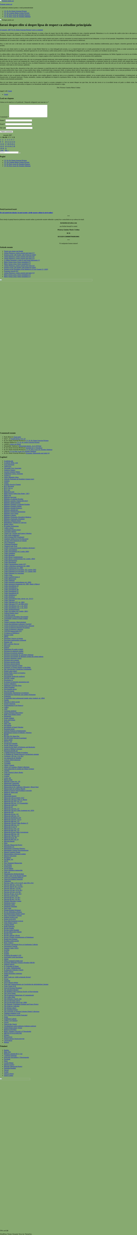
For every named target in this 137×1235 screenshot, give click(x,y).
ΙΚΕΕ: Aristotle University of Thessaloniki (17, 1031)
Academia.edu (8, 461)
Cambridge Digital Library (12, 530)
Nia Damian (8, 865)
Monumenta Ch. (9, 847)
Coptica (6, 620)
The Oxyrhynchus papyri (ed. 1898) (15, 1002)
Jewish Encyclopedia (10, 743)
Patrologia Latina (9, 904)
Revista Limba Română (11, 930)
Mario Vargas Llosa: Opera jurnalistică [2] (17, 276)
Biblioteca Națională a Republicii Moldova (17, 517)
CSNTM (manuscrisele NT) (13, 631)
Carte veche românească (11, 535)
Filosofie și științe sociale (12, 702)
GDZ (5, 709)
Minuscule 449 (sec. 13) (11, 816)
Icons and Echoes (9, 720)
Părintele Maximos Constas (12, 901)
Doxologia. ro (8, 680)
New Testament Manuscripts (13, 863)
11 (8, 142)
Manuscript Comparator (11, 783)
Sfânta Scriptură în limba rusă (13, 961)
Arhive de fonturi (15, 444)
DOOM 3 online (9, 678)
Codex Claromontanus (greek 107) (15, 564)
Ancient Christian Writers (12, 472)
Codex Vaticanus (9, 600)
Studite (6, 975)
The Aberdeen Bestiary (11, 990)
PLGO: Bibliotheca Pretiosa (13, 912)
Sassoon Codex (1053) (11, 948)
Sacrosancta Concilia (10, 946)
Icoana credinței (9, 718)
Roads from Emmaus (10, 939)
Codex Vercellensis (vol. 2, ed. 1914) (15, 607)
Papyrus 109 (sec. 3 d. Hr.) (12, 888)
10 (6, 142)
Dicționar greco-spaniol (11, 660)
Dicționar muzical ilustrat (12, 664)
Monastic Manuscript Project (13, 845)
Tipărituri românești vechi (12, 1013)
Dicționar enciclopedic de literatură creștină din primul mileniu (23, 656)
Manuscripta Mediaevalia (12, 785)
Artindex (7, 481)
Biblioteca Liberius (10, 515)
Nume (2, 120)
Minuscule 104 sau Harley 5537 (14, 798)
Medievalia (7, 794)
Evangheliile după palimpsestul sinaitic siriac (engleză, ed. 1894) (24, 698)
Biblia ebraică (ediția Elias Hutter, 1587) (16, 493)
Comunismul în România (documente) (16, 617)
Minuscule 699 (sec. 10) (11, 834)
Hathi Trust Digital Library (12, 714)
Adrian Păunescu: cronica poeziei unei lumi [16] (19, 256)
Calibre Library (9, 528)
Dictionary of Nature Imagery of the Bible (17, 667)
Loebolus (7, 774)
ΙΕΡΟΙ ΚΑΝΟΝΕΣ (10, 1029)
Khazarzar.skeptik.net (11, 751)
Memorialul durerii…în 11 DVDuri (30, 446)
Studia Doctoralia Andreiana (13, 973)
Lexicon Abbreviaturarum (12, 760)
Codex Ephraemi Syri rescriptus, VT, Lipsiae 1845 (20, 571)
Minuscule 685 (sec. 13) (11, 830)
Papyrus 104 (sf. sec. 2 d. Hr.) (13, 886)
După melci (17, 437)
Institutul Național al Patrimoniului (15, 731)
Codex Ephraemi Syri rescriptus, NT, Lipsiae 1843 (20, 569)
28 (14, 146)
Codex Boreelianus (10, 562)
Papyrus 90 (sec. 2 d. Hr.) (12, 899)
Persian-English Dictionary (12, 910)
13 (12, 142)
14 (14, 142)
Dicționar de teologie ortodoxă (13, 653)
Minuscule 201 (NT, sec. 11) (13, 801)
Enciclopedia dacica (10, 689)
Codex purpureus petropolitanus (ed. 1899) (17, 582)
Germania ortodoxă (10, 711)
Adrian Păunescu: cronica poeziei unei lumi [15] (19, 258)
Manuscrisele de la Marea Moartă (14, 789)
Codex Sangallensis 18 (11, 586)
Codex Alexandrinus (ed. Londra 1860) (16, 551)
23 (3, 146)
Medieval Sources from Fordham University (18, 790)
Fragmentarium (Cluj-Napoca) (13, 705)
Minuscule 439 (8, 812)
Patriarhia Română (10, 1068)
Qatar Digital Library (10, 923)
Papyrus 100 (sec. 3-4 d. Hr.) (13, 885)
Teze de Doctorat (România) (13, 988)
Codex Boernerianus (10, 560)
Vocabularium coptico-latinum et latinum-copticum (20, 1026)
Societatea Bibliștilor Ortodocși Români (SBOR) (19, 962)
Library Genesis (9, 765)
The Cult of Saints (10, 993)
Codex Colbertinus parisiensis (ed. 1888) (17, 566)
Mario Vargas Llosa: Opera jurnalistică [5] (17, 262)
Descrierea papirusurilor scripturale (15, 640)
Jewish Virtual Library (11, 745)
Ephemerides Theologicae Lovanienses (16, 693)
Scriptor (6, 953)
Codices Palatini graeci (11, 613)
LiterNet (6, 770)
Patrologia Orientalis (10, 906)
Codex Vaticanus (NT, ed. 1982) (14, 602)
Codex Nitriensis (9, 580)
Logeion (6, 776)
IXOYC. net (8, 742)
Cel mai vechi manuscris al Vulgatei (15, 540)
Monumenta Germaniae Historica (14, 848)
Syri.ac (6, 979)
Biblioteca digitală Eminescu (13, 508)
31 (6, 148)
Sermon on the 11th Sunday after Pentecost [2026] (20, 267)
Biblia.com (7, 495)
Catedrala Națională (10, 1055)
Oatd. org (7, 872)
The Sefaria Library (10, 1008)
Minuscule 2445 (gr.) (10, 805)
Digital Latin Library (10, 671)
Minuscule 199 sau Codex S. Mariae (15, 799)
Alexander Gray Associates (12, 468)
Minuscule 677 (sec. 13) (11, 828)
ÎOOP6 (6, 734)
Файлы (6, 1042)
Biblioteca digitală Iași (11, 510)
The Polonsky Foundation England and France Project (21, 1004)
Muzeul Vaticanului (10, 856)
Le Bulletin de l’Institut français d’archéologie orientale (21, 754)
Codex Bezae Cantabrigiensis (13, 557)
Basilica (6, 1050)
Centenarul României (10, 544)
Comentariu (4, 117)
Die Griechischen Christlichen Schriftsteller (17, 669)
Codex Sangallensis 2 (11, 588)
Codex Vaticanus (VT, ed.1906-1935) (16, 604)
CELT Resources (9, 542)
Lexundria (7, 763)
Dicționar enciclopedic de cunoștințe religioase (18, 655)
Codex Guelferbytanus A (12, 577)
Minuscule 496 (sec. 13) (11, 821)
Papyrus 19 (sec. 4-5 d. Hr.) (12, 894)
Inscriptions (7, 725)
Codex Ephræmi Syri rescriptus (14, 573)
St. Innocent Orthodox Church (13, 970)
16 (3, 144)
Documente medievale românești (14, 676)
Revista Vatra (8, 933)
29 (1, 148)
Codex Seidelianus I (10, 595)
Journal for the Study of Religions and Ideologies (19, 747)
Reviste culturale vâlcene (12, 935)
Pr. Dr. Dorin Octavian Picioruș (21, 30)
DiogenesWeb (8, 675)
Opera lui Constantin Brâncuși (13, 877)
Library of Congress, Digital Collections (16, 767)
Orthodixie (7, 881)
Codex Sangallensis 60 (11, 593)
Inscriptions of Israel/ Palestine (13, 727)
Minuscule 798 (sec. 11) (11, 836)
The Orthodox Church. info (12, 999)
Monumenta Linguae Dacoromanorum (16, 850)
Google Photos (8, 1063)
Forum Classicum (9, 703)
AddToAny (7, 466)
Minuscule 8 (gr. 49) (10, 837)
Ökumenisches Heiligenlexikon (14, 874)
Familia (6, 700)
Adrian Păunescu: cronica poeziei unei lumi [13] (19, 273)
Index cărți (7, 723)
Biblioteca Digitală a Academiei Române (17, 504)
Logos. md (7, 778)
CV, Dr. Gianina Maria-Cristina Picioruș (16, 13)
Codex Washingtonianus (11, 609)
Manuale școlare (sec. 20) (12, 781)
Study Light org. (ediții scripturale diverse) (17, 977)
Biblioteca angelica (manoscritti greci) (16, 501)
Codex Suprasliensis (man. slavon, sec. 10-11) (18, 598)
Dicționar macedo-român (12, 662)
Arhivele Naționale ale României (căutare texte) (19, 479)
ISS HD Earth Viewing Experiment (15, 738)
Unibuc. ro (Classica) (10, 1020)
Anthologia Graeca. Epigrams (13, 473)
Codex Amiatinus (9, 553)
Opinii (10, 91)
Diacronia (7, 646)
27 (12, 146)
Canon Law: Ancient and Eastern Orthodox (18, 533)
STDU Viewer (8, 972)
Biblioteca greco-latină (11, 513)
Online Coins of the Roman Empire (15, 876)
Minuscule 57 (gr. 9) (10, 827)
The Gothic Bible (9, 997)
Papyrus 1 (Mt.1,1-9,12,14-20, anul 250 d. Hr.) (19, 883)
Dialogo (6, 647)
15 (1, 144)
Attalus (6, 483)
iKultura (6, 722)
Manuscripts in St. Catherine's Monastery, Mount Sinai (21, 787)
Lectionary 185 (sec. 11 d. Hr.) (13, 756)
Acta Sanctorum (9, 464)
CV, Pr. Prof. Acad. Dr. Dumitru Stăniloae (17, 16)
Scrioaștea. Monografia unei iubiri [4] (37, 453)
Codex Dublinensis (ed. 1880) (13, 568)
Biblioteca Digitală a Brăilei (13, 506)
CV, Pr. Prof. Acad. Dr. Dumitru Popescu (17, 15)
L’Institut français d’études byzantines (16, 752)
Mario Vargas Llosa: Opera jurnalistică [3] (17, 275)
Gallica (6, 707)
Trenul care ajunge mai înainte (13, 251)
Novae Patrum (8, 868)
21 (14, 144)
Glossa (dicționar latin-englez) (13, 713)
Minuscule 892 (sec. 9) (11, 839)
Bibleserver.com (9, 492)
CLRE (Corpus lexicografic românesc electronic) (19, 548)
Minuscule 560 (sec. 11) (11, 825)
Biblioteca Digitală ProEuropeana (14, 512)
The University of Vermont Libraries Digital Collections (21, 1011)
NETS (6, 861)
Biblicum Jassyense (10, 497)
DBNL (6, 636)
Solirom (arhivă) (9, 964)
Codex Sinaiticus (9, 597)
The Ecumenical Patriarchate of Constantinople (19, 995)
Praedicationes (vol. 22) (18, 439)
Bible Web (7, 1052)
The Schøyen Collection (11, 1006)
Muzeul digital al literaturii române (15, 854)
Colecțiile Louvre (9, 615)
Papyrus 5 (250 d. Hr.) (11, 895)
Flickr (6, 1061)
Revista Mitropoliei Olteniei (13, 932)
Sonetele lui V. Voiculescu (34, 448)
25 (8, 146)
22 (1, 146)
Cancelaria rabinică (10, 531)
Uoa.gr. (6, 1022)
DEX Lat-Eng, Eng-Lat (11, 644)
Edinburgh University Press (12, 685)
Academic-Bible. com (11, 463)
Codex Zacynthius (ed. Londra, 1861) (16, 611)
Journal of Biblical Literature (13, 749)
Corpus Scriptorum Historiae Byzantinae (17, 627)
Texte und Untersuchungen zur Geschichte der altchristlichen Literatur (26, 984)
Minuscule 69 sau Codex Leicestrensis (16, 832)
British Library (8, 524)
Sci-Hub (6, 950)
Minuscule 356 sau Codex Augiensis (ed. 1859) (19, 810)
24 (6, 146)
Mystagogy (7, 857)
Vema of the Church (10, 1024)
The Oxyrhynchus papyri (12, 1000)
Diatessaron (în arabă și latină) (13, 649)
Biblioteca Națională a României (14, 519)
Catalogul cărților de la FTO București (16, 539)
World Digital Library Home (13, 1028)
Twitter (6, 1072)
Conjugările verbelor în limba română (16, 618)
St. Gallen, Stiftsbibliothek (12, 968)
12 (10, 142)
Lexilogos (7, 761)
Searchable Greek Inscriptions (13, 957)
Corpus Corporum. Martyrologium (15, 622)
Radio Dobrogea (9, 926)
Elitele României (9, 687)
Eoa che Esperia (9, 691)
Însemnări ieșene (9, 729)
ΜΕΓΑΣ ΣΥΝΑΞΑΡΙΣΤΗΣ (13, 1033)
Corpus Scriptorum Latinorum (13, 629)
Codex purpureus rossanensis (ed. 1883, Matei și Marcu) (22, 584)
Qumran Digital (9, 924)
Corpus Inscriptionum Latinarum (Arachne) (17, 624)
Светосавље (8, 1040)
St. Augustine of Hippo (11, 966)
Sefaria (6, 959)
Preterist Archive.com (11, 917)
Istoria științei (8, 740)
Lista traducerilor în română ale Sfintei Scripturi (19, 769)
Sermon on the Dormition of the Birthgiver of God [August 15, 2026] (26, 269)
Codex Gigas (8, 575)
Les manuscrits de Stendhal (12, 758)
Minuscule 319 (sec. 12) (11, 809)
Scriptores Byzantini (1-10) (12, 955)
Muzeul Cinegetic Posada (12, 852)
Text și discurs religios (11, 982)
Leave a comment (37, 30)
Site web (3, 128)
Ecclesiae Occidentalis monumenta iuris (16, 682)
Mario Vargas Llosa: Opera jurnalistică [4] (17, 264)
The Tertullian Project (11, 1010)
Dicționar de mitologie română (13, 651)
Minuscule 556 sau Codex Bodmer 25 (16, 823)
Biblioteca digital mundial (12, 502)
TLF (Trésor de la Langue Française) (15, 1015)
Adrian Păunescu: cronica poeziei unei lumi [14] (19, 266)
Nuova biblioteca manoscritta (13, 870)
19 (10, 144)
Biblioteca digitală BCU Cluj (13, 1054)
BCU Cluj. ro (8, 488)
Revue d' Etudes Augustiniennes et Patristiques (19, 937)
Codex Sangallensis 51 (11, 591)
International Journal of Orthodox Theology (18, 732)
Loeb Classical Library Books (13, 772)
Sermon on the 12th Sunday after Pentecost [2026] (20, 255)
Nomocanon (8, 866)
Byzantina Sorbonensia (11, 526)
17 (6, 144)
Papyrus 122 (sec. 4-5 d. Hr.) (13, 890)
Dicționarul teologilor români (13, 665)
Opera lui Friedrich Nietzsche (13, 879)
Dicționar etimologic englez (12, 658)
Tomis (6, 1017)
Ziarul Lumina (8, 1075)
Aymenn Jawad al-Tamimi (12, 484)
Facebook (7, 1059)
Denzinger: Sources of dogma (13, 638)
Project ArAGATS (10, 919)
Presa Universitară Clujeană (13, 915)
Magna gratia (8, 780)
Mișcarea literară (9, 841)
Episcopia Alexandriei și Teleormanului (16, 1057)
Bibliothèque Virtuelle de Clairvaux (15, 522)
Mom (5, 843)
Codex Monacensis (10, 579)
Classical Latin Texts (10, 546)
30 (3, 148)
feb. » (7, 150)
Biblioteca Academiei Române (13, 499)
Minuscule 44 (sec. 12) (11, 814)
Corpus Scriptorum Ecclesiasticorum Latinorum (19, 626)
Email (2, 124)
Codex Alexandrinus (10, 550)
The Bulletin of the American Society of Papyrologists (21, 991)
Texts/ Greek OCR (10, 986)
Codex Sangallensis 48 (11, 589)
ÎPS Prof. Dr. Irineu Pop (11, 736)
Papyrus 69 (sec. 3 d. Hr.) (12, 897)
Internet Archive (9, 1064)
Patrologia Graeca (9, 903)
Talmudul (7, 981)
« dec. (2, 150)
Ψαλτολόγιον (8, 1037)
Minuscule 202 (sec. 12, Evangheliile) (16, 803)
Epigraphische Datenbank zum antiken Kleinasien (20, 694)
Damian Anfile (8, 635)
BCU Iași (7, 490)
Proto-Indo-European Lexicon (13, 921)
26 (10, 146)
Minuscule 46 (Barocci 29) (12, 818)
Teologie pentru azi (6, 4)
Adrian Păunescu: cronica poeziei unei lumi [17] (19, 253)
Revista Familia (9, 928)
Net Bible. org (8, 859)
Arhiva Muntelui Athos (11, 477)
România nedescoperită (11, 941)
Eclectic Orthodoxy (10, 684)
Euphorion (7, 696)
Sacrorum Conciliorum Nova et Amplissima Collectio (21, 944)
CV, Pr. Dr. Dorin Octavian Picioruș (15, 11)
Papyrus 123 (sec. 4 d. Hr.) (12, 892)
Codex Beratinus (9, 555)
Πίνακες (6, 1035)
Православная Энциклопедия (14, 1039)
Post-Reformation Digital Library (14, 914)
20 (12, 144)
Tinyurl (6, 1070)
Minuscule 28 (8, 807)
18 (8, 144)
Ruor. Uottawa (8, 943)
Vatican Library (9, 1074)
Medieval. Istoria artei (11, 792)
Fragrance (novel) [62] (11, 271)
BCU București (9, 486)
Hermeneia (7, 716)
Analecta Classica (9, 470)
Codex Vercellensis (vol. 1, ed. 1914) (15, 606)
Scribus (6, 952)
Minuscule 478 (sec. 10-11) (12, 819)
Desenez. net (8, 642)
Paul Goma (7, 908)
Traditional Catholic (10, 1019)
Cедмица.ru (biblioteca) (11, 633)
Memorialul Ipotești (10, 796)
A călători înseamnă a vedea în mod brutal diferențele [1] (22, 260)
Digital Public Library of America (14, 673)
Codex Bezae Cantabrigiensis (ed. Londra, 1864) (19, 559)
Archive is (7, 475)
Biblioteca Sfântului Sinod (12, 521)
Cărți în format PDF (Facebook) (14, 537)
